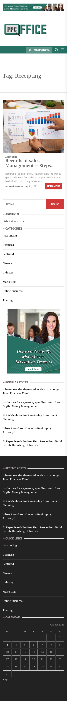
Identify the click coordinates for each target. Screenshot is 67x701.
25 (16, 666)
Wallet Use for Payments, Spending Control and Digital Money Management (32, 404)
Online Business (13, 291)
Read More (53, 186)
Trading (8, 300)
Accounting (11, 157)
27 (33, 666)
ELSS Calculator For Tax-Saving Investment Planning (30, 417)
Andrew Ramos (12, 186)
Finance (8, 263)
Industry (8, 272)
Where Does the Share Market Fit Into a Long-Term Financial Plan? (31, 391)
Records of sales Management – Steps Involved (28, 166)
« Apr (5, 679)
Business (8, 244)
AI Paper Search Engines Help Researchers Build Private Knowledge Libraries (32, 443)
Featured (8, 254)
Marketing (9, 281)
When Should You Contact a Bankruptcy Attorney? (27, 430)
